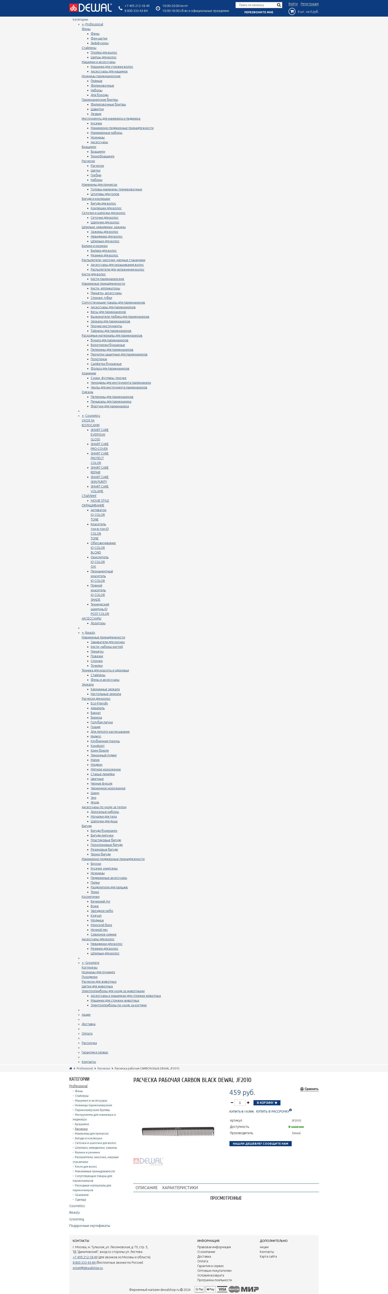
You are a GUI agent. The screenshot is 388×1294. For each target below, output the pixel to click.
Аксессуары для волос (98, 939)
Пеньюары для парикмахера (111, 401)
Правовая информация (214, 1247)
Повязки (97, 656)
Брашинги (89, 147)
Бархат (96, 713)
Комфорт (98, 746)
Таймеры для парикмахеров (111, 331)
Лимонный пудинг (104, 755)
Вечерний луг (100, 901)
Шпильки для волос (105, 241)
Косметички (90, 897)
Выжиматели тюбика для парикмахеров (120, 316)
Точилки (97, 665)
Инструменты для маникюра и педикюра (111, 118)
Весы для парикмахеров (108, 312)
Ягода (95, 802)
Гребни (96, 175)
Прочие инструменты (106, 326)
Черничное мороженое (108, 788)
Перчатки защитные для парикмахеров (119, 354)
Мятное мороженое (106, 769)
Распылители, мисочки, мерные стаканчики (113, 260)
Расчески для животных (99, 981)
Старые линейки (103, 774)
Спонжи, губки (101, 298)
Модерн (96, 764)
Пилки (95, 882)
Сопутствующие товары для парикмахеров (113, 302)
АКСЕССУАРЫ (91, 618)
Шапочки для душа (104, 821)
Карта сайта (268, 1256)
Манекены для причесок (99, 184)
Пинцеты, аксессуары (106, 293)
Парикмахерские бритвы (100, 100)
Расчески (88, 161)
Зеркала (88, 684)
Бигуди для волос (103, 203)
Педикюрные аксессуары (109, 878)
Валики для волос (104, 250)
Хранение (89, 373)
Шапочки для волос (105, 222)
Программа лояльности (214, 1280)
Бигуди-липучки (102, 835)
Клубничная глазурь (105, 741)
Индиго (96, 736)
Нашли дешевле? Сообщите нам (260, 1143)
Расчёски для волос (96, 698)
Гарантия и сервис (95, 1052)
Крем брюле (100, 750)
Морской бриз (101, 925)
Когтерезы (89, 967)
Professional (94, 24)
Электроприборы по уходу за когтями (119, 1005)
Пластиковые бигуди (106, 840)
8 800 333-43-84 (136, 11)
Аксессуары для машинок (109, 71)
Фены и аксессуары (105, 680)
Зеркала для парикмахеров (110, 321)
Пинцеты (97, 651)
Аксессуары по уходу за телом (104, 807)
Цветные (97, 779)
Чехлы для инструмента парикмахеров (119, 387)
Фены (86, 29)
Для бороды (99, 95)
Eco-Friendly (99, 703)
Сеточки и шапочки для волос (104, 213)
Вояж (95, 906)
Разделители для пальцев (109, 887)
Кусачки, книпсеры (104, 868)
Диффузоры (100, 43)
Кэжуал (96, 915)
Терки (95, 892)
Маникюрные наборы (106, 133)
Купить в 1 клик (241, 1111)
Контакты (89, 1062)
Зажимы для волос (104, 232)
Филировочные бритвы (108, 104)
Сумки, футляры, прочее (108, 378)
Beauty (90, 632)
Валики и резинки (95, 246)
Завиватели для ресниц (108, 642)
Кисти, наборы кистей (107, 647)
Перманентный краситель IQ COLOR (102, 576)
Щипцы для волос (104, 57)
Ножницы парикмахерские (101, 76)
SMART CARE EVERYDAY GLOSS (100, 434)
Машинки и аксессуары (98, 62)
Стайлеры (89, 48)
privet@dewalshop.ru (88, 1268)
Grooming (92, 963)
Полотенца (99, 359)
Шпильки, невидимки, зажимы (104, 227)
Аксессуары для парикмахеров (113, 307)
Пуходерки (89, 977)
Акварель (98, 708)
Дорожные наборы (105, 812)
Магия (95, 760)
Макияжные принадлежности (103, 283)
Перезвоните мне (258, 12)
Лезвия (96, 114)
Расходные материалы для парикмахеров (112, 335)
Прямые (96, 81)
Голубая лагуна (102, 722)
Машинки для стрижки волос (112, 66)
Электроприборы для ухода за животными (113, 991)
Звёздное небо (102, 911)
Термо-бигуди (101, 854)
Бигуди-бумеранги (104, 830)
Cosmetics (92, 415)
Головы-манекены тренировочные (116, 189)
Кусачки (96, 123)
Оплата (87, 1033)
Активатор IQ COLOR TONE (98, 514)
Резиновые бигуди (104, 849)
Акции (86, 1014)
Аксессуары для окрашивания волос (117, 265)
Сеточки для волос (105, 217)
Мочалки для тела (104, 816)
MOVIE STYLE (100, 500)
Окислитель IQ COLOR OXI (99, 561)
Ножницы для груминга (98, 972)
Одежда (87, 392)
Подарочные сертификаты (89, 1226)
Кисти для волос (94, 274)
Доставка (88, 1024)
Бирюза (96, 717)
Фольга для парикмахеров (110, 368)
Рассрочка (89, 1043)
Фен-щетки (99, 38)
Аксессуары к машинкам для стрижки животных (126, 996)
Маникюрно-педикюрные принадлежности (122, 128)
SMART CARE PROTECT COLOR (100, 458)
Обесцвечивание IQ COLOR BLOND (103, 547)
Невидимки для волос (107, 236)
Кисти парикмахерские (107, 279)
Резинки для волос (104, 255)
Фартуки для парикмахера (110, 406)
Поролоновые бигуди (107, 845)
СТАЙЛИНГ (89, 496)
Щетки (95, 170)
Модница (97, 920)
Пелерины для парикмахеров (112, 349)
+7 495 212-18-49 (137, 6)
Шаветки (97, 109)
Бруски (96, 864)
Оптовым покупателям (214, 1270)
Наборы (96, 90)
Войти (293, 4)
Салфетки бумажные (106, 364)
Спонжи (97, 661)
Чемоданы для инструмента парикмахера (121, 382)
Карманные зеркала (105, 689)
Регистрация (310, 4)
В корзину (265, 1102)
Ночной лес (99, 930)
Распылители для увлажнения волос (117, 269)
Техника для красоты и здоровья (105, 670)
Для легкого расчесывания (110, 731)
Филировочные (102, 85)
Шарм (95, 793)
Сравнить (312, 1089)
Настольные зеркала (106, 694)
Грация (95, 727)
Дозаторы (98, 623)
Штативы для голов (105, 194)
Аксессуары (99, 142)
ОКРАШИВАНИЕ (93, 505)
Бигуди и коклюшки (96, 199)
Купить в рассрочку (272, 1111)
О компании (206, 1252)
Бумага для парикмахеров (109, 340)
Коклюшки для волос (106, 208)
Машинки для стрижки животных (115, 1000)
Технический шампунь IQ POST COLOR (100, 609)
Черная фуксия (101, 783)
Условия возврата (210, 1275)
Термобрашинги (102, 156)
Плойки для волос (104, 52)
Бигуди (87, 826)
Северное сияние (104, 934)
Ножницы (98, 137)
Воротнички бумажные (108, 345)
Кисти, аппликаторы (105, 288)
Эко (93, 797)
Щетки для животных (97, 986)
